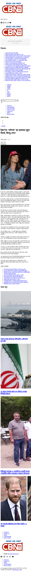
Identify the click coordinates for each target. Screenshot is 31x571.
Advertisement (10, 107)
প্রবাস (8, 91)
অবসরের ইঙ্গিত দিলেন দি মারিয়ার (8, 53)
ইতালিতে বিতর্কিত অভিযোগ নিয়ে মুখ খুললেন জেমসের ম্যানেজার (14, 56)
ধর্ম (7, 90)
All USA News (11, 108)
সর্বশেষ (2, 266)
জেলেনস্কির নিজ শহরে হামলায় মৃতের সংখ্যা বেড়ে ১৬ (14, 278)
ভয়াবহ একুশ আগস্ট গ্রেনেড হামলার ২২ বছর (10, 54)
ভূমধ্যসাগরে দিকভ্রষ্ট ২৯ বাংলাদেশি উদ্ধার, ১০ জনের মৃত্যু (13, 57)
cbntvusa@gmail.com (13, 553)
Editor (8, 112)
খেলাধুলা (8, 89)
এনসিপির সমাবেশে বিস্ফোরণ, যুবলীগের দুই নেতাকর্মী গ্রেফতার (14, 74)
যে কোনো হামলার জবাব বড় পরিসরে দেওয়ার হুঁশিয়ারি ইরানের (15, 270)
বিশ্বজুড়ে (9, 94)
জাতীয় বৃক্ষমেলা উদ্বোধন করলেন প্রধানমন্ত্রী (10, 70)
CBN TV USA (11, 110)
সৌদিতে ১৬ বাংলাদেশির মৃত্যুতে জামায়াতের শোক (11, 63)
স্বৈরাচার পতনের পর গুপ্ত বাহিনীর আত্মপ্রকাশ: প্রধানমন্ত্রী (13, 67)
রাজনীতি (8, 96)
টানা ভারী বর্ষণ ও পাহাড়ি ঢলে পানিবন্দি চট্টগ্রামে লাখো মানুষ (13, 71)
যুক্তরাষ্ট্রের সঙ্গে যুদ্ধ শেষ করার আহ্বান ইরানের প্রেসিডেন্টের (16, 282)
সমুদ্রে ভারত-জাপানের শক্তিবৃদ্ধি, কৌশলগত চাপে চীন (15, 269)
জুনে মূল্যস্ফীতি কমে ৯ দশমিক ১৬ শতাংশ (10, 73)
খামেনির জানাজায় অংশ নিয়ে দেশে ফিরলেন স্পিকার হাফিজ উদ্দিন (14, 76)
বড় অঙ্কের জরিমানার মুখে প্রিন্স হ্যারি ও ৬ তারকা (14, 275)
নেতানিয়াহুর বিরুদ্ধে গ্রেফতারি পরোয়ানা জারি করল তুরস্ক (15, 280)
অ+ (2, 142)
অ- (4, 142)
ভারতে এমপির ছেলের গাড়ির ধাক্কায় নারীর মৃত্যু (13, 276)
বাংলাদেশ (9, 93)
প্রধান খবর (9, 84)
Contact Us (10, 111)
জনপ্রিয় (6, 266)
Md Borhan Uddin (17, 569)
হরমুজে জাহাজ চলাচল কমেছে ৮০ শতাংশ (12, 279)
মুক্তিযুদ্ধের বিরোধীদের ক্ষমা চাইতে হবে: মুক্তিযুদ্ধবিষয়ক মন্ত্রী (14, 68)
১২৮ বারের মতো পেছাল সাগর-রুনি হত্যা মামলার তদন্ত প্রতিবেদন (15, 66)
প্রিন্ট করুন (4, 144)
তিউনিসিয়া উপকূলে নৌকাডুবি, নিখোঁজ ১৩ (12, 283)
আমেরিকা (9, 86)
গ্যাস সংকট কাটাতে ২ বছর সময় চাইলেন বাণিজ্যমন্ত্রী (12, 58)
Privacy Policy (10, 114)
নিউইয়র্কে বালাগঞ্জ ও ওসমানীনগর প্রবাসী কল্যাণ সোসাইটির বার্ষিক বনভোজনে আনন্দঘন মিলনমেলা (15, 472)
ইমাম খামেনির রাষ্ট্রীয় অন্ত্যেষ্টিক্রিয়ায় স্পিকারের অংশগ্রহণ (13, 79)
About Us (9, 105)
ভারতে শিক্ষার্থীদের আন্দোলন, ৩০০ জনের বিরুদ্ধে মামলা (12, 60)
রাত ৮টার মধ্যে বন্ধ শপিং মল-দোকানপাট (10, 61)
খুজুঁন (17, 100)
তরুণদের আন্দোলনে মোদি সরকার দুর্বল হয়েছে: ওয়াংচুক (12, 64)
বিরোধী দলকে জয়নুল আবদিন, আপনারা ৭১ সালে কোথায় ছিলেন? (14, 80)
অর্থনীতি (8, 87)
